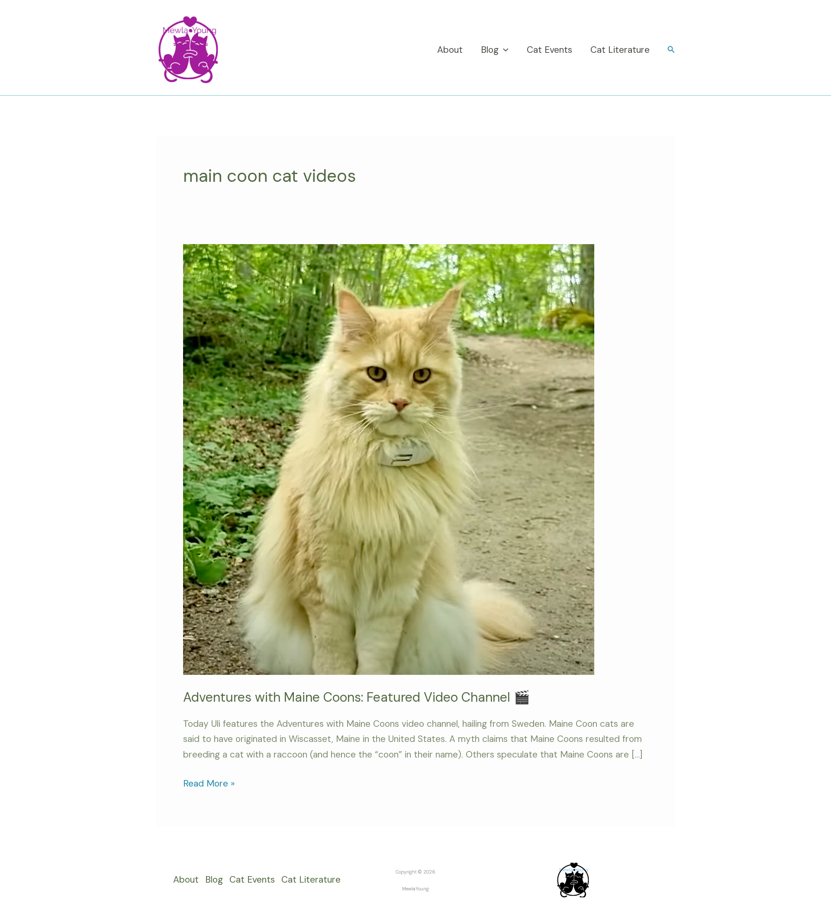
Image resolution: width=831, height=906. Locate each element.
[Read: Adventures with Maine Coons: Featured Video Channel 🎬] (388, 459)
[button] (504, 50)
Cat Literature (620, 50)
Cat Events (549, 50)
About (450, 50)
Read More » (209, 783)
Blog (490, 50)
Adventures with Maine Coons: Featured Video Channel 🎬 (356, 697)
